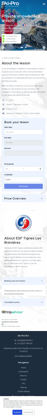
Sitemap (23, 387)
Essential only (28, 412)
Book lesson (23, 186)
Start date (8, 127)
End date (7, 138)
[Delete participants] (6, 168)
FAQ (23, 383)
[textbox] (23, 152)
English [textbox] (8, 179)
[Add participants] (40, 168)
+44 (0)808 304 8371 (25, 340)
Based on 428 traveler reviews (11, 326)
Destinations (23, 372)
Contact (23, 380)
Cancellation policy (12, 302)
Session (7, 148)
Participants (9, 164)
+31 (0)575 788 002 (24, 343)
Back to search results (12, 58)
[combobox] (23, 153)
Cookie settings (24, 391)
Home (23, 368)
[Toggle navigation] (44, 4)
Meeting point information (14, 281)
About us (23, 376)
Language (8, 175)
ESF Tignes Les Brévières (9, 319)
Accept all (17, 412)
